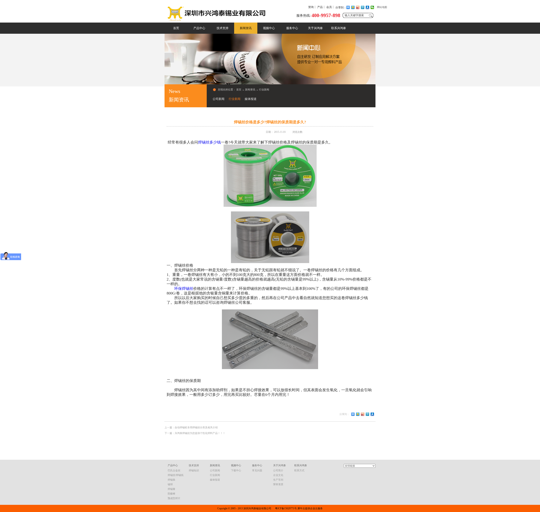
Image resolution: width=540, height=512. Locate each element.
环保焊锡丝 (183, 288)
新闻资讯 (250, 89)
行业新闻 (264, 89)
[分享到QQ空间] (353, 7)
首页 (176, 28)
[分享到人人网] (367, 7)
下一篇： (195, 433)
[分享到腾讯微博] (362, 7)
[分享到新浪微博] (358, 7)
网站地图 (382, 7)
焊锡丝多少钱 (209, 142)
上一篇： (191, 427)
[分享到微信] (372, 7)
